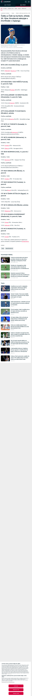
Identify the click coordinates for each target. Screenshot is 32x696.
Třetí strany (9, 673)
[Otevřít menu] (29, 2)
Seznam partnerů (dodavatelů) (8, 682)
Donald (6, 236)
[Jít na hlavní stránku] (7, 2)
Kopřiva (12, 119)
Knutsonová (14, 132)
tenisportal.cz (25, 241)
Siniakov (7, 179)
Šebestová (7, 211)
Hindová (7, 145)
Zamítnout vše (16, 689)
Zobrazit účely (16, 693)
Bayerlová (7, 160)
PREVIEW (7, 71)
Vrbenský (12, 103)
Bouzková (13, 71)
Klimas (6, 222)
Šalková (7, 148)
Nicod (9, 190)
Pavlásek (12, 90)
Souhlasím (16, 686)
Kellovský (7, 225)
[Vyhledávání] (26, 2)
